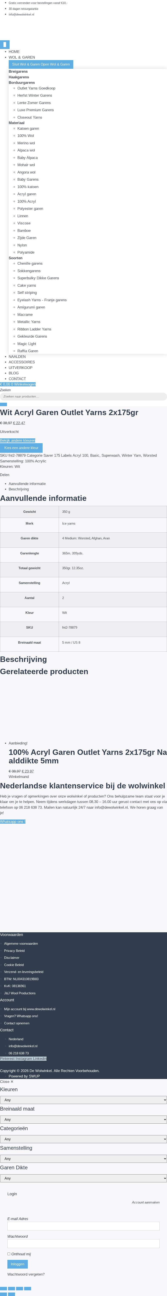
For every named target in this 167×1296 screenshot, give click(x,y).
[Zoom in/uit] (3, 1288)
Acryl (66, 583)
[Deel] (19, 1288)
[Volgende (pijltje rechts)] (11, 1294)
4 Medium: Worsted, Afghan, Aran (86, 538)
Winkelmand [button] (19, 777)
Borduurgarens (22, 83)
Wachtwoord (17, 1236)
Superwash (111, 455)
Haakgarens (19, 77)
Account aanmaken (146, 1202)
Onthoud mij (20, 1254)
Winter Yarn (131, 455)
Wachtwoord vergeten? (26, 1274)
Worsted (150, 455)
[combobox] (83, 397)
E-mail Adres (17, 1219)
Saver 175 (51, 455)
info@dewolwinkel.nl (111, 807)
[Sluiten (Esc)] (27, 1288)
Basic (94, 455)
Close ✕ (6, 1082)
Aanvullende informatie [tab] (27, 484)
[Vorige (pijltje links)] (3, 1294)
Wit (64, 612)
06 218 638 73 (30, 807)
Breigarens (18, 71)
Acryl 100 (80, 455)
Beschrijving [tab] (19, 489)
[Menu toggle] (5, 44)
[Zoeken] (3, 404)
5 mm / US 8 (71, 642)
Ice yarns (68, 523)
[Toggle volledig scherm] (11, 1288)
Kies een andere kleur (21, 448)
